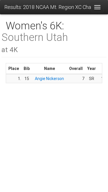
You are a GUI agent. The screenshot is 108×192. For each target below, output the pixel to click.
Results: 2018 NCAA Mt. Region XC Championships (47, 7)
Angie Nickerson (49, 78)
